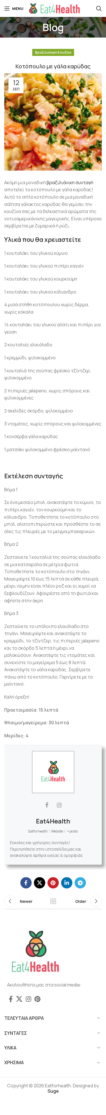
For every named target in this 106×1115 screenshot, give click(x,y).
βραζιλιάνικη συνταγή (70, 182)
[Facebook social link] (26, 882)
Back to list (53, 901)
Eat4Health (53, 821)
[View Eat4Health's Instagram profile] (59, 805)
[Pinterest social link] (53, 882)
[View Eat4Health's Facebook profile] (47, 805)
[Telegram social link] (80, 882)
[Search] (99, 8)
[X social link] (39, 882)
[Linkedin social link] (66, 882)
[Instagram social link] (28, 999)
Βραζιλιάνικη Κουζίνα (53, 52)
